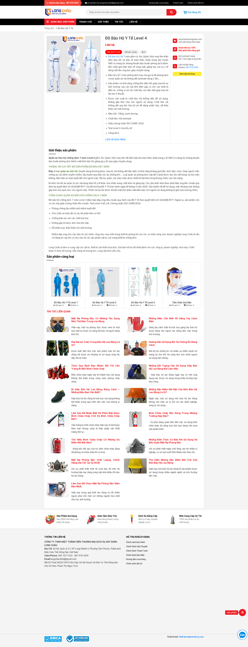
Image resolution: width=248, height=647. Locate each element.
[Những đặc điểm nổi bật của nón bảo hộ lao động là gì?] (135, 395)
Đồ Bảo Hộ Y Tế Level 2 (104, 302)
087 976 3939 (192, 67)
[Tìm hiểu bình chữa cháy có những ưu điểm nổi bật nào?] (57, 445)
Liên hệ (133, 22)
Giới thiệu (103, 22)
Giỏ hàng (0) (194, 12)
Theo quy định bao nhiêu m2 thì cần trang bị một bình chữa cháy (95, 367)
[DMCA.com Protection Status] (53, 639)
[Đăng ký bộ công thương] (78, 639)
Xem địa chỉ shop (187, 74)
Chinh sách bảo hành (135, 542)
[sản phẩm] (242, 612)
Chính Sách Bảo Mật (135, 555)
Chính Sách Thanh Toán (137, 551)
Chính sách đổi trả (196, 3)
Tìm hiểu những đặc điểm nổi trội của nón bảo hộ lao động (173, 461)
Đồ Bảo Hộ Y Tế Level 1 (66, 302)
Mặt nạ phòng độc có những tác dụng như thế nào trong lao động (95, 320)
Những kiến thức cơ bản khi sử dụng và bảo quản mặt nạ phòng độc (173, 441)
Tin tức (119, 22)
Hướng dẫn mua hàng (158, 3)
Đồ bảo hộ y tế (115, 56)
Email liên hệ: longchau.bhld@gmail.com (106, 3)
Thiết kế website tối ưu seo (191, 637)
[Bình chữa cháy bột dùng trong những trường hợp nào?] (135, 418)
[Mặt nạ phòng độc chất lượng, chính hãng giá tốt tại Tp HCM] (57, 465)
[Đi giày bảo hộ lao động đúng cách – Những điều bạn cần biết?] (57, 395)
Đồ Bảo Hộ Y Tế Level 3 (143, 302)
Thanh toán (178, 3)
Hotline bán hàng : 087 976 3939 (64, 3)
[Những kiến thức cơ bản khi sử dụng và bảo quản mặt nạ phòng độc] (135, 445)
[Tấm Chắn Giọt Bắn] (182, 282)
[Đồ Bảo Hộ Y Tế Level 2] (104, 282)
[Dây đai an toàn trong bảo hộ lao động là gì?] (57, 348)
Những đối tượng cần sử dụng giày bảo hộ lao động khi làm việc (173, 367)
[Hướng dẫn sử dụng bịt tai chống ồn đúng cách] (135, 348)
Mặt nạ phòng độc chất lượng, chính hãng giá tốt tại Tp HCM (95, 461)
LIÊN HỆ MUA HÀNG (115, 139)
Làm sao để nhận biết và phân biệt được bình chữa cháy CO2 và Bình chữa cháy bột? (95, 416)
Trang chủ (85, 22)
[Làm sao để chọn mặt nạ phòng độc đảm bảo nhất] (57, 489)
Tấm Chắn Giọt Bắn (181, 302)
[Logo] (58, 12)
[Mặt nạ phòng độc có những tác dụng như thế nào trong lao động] (57, 324)
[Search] (171, 12)
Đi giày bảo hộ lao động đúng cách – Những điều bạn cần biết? (95, 391)
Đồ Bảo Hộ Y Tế (65, 28)
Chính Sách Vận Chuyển (137, 546)
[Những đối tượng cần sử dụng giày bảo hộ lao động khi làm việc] (135, 371)
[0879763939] (242, 635)
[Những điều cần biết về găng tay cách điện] (135, 324)
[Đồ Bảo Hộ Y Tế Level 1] (66, 282)
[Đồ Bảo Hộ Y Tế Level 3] (143, 282)
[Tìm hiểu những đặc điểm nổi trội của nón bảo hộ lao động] (135, 465)
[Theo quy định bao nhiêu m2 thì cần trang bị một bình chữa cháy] (57, 371)
